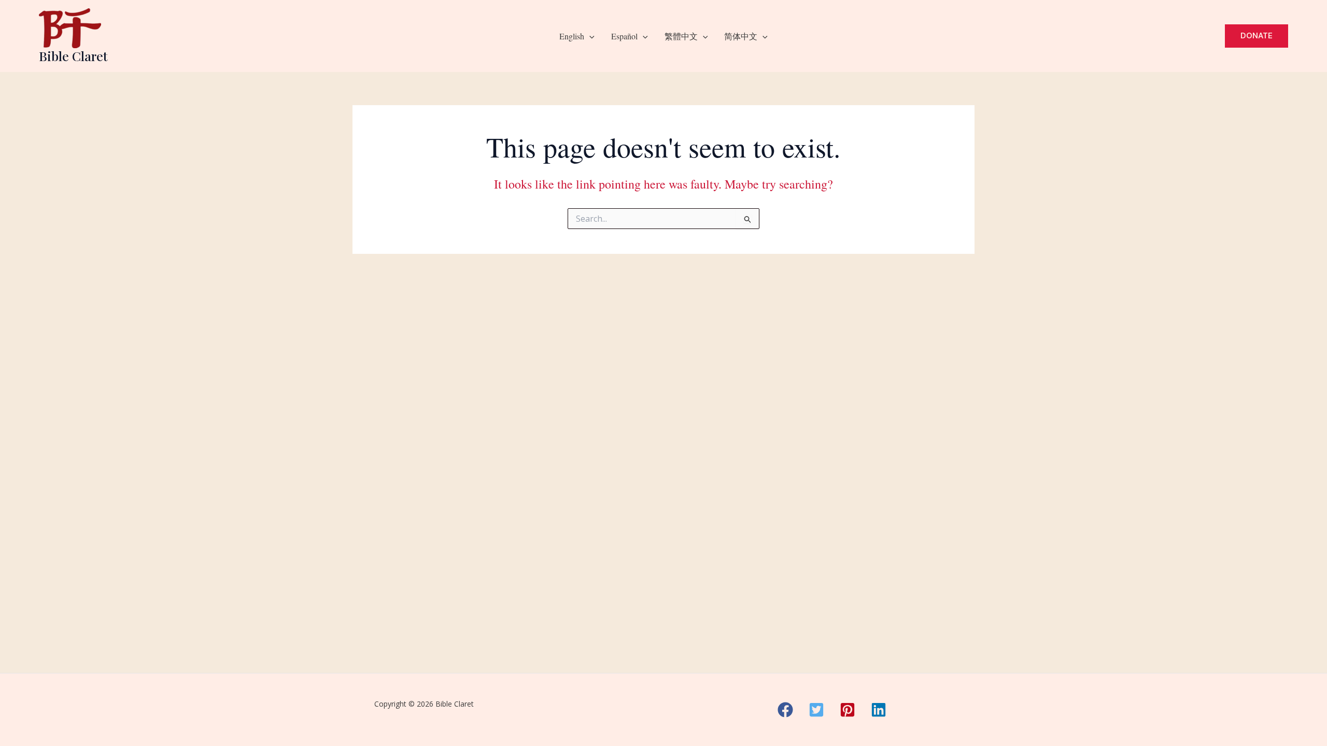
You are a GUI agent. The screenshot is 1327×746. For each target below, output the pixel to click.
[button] (589, 36)
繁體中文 (681, 36)
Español (624, 36)
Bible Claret (73, 55)
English (571, 36)
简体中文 (740, 36)
